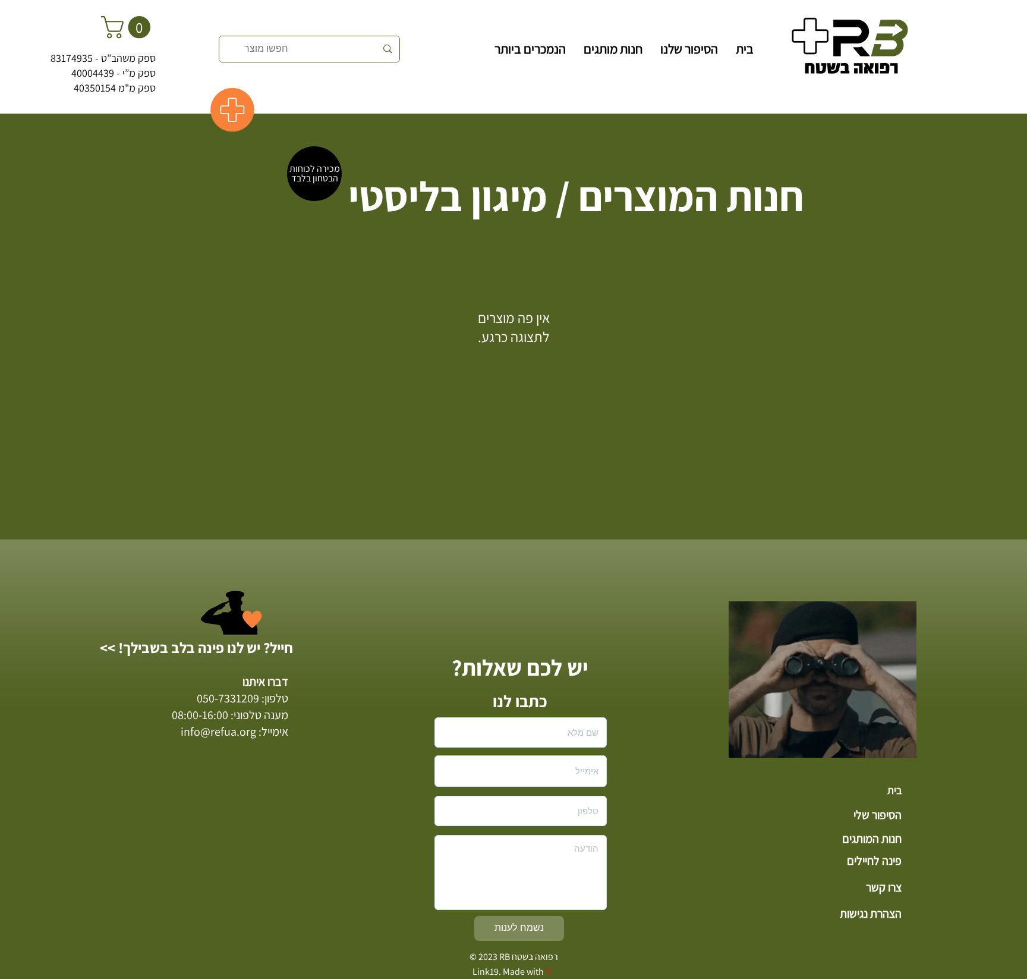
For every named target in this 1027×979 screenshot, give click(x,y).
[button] (128, 27)
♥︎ (549, 971)
